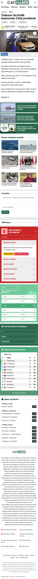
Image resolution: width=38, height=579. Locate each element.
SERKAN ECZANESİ (10, 269)
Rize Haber (5, 7)
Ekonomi (14, 7)
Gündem (22, 7)
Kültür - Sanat (33, 7)
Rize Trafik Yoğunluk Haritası (26, 535)
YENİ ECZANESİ (8, 274)
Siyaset (12, 557)
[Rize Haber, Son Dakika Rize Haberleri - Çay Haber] (18, 2)
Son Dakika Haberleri (9, 546)
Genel (11, 12)
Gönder (5, 212)
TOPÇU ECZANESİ (9, 279)
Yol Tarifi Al (9, 254)
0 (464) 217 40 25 (22, 254)
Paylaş (5, 54)
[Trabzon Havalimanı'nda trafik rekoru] (10, 160)
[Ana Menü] (2, 2)
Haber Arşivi (25, 546)
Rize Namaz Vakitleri (9, 534)
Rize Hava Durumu (27, 529)
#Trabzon (13, 22)
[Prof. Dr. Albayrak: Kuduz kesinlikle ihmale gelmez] (10, 177)
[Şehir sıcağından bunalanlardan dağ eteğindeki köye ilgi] (28, 177)
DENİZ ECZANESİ (9, 242)
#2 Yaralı (4, 22)
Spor (17, 557)
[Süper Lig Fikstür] (35, 399)
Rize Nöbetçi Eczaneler (10, 529)
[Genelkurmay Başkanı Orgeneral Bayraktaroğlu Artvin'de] (28, 160)
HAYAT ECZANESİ (9, 259)
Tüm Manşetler (26, 540)
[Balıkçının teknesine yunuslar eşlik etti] (10, 145)
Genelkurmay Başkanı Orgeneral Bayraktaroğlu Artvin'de (28, 168)
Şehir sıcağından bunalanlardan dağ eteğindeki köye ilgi (26, 185)
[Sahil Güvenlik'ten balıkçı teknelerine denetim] (28, 145)
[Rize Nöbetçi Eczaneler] (35, 231)
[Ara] (35, 2)
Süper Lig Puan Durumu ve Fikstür (9, 541)
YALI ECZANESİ (8, 264)
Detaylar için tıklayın (19, 393)
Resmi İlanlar (24, 557)
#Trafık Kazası (22, 22)
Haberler (4, 12)
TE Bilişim (11, 576)
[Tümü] (35, 222)
